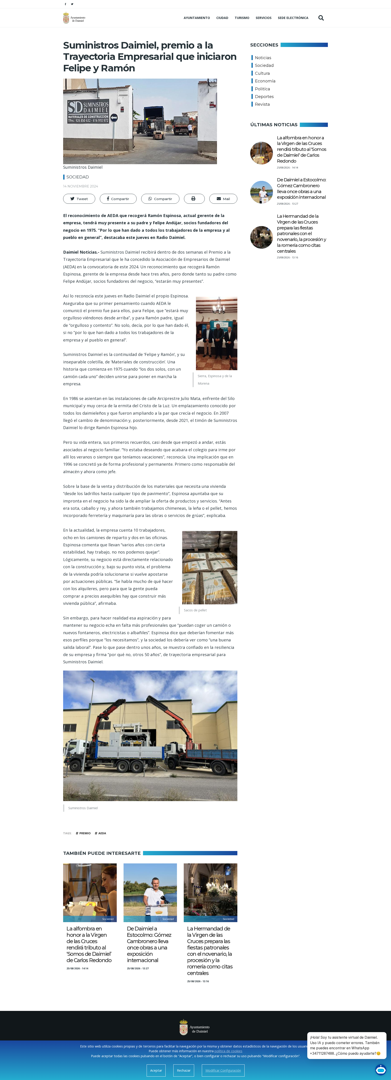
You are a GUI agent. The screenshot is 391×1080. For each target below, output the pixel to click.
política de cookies (228, 1051)
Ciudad (222, 18)
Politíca (262, 88)
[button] (79, 199)
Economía (265, 81)
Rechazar (184, 1070)
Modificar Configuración (223, 1070)
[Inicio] (74, 18)
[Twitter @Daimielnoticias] (72, 4)
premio (85, 833)
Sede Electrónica (293, 18)
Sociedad (78, 177)
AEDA (102, 833)
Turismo (242, 18)
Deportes (264, 96)
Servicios (264, 18)
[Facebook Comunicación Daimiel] (65, 4)
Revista (262, 104)
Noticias (263, 57)
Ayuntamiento (197, 18)
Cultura (262, 73)
